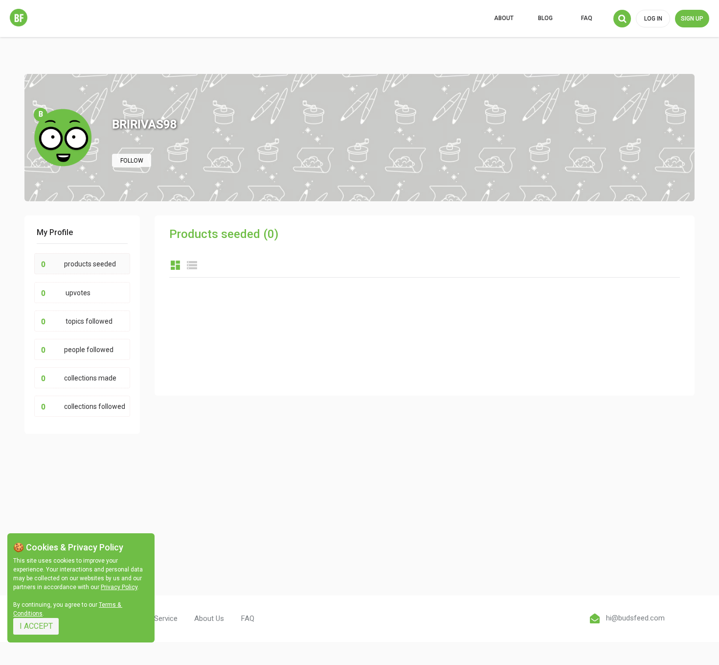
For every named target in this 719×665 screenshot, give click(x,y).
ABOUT (504, 18)
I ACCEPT (36, 626)
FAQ (586, 18)
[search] (622, 18)
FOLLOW (131, 160)
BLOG (545, 18)
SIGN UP (692, 18)
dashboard (175, 265)
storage (192, 265)
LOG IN (653, 18)
